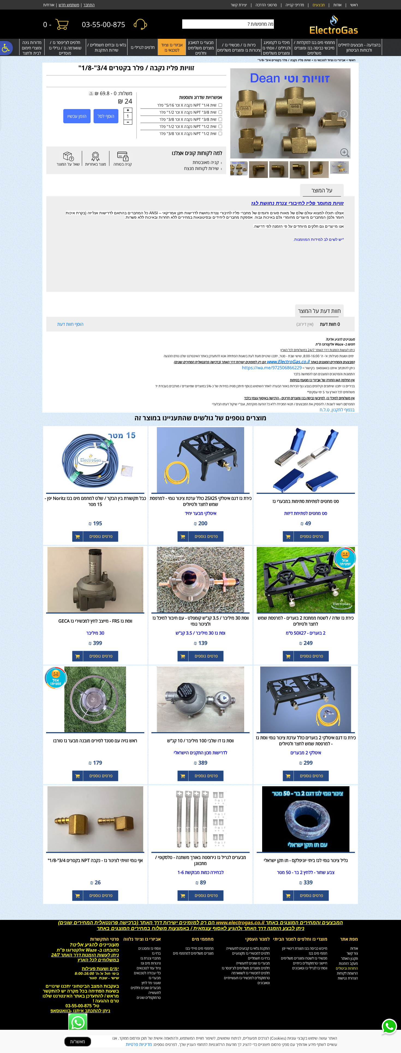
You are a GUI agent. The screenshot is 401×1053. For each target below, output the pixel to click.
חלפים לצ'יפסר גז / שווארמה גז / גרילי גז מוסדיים (65, 48)
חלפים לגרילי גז (143, 47)
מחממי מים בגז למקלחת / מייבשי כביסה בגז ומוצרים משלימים (314, 48)
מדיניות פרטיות (139, 1044)
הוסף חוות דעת (70, 324)
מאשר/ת (77, 1042)
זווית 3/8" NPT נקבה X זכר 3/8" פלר (188, 119)
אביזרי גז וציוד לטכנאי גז (171, 47)
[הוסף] (128, 110)
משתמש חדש (69, 4)
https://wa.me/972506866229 (272, 368)
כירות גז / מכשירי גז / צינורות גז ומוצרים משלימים (239, 47)
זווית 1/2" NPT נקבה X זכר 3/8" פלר (188, 133)
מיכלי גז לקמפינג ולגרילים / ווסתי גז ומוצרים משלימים (276, 48)
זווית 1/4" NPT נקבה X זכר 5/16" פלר (186, 105)
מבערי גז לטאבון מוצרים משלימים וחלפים (201, 48)
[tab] (322, 190)
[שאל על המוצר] (68, 156)
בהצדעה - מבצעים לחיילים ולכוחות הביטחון (359, 47)
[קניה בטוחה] (122, 156)
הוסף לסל (106, 116)
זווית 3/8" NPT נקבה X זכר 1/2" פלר (188, 112)
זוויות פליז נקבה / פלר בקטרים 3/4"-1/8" (136, 67)
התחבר (89, 4)
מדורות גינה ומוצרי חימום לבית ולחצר (32, 48)
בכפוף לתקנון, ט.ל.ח (337, 410)
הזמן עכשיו (76, 116)
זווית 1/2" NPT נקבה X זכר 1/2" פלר (188, 126)
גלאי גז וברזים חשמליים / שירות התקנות (106, 47)
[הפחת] (128, 122)
